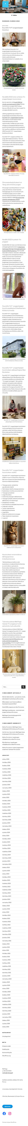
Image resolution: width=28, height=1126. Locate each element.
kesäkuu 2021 (6, 956)
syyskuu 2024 (6, 832)
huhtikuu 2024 (6, 848)
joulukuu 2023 (6, 861)
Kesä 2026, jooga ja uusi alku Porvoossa (13, 707)
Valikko (15, 15)
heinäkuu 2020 (6, 991)
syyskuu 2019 (6, 1023)
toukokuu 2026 (6, 768)
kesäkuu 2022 (6, 918)
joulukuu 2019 (6, 1014)
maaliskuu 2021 (6, 966)
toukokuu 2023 (6, 883)
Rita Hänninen (6, 742)
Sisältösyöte (5, 1049)
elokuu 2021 (5, 950)
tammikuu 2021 (6, 972)
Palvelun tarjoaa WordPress (9, 1122)
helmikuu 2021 (6, 969)
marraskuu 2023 (6, 864)
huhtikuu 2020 (6, 1001)
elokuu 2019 (5, 1026)
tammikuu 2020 (6, 1010)
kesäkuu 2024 (6, 842)
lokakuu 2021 (6, 944)
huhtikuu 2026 (6, 772)
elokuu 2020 (5, 988)
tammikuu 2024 (6, 858)
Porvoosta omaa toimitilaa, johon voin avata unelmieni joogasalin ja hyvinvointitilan (12, 641)
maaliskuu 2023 (6, 889)
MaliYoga (8, 9)
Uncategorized (6, 1036)
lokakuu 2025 (6, 791)
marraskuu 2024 (6, 826)
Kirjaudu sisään (6, 1046)
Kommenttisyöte (7, 1052)
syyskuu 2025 (6, 794)
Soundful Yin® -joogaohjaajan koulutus (12, 117)
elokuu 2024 (5, 835)
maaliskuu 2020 (6, 1004)
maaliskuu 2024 (6, 851)
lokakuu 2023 (6, 867)
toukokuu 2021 (6, 960)
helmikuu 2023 (6, 893)
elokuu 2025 (5, 797)
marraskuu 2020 (6, 979)
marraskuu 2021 (6, 940)
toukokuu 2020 (6, 998)
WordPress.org (6, 1055)
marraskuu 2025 (6, 788)
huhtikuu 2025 (6, 810)
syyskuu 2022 (6, 909)
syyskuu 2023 (6, 870)
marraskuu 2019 (6, 1017)
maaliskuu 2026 (6, 775)
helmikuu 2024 (6, 854)
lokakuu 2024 (6, 829)
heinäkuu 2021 (6, 953)
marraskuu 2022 (6, 902)
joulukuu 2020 (6, 976)
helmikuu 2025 (6, 816)
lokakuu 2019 (6, 1020)
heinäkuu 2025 (6, 800)
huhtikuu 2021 (6, 963)
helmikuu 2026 (6, 778)
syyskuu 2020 (6, 985)
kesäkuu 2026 (6, 765)
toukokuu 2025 (6, 807)
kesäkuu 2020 (6, 995)
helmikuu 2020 (6, 1007)
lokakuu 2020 (6, 982)
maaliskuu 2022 (6, 928)
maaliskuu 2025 (6, 813)
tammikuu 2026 (6, 781)
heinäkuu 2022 (6, 915)
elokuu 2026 (5, 759)
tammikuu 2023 (6, 896)
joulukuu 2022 (6, 899)
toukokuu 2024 (6, 845)
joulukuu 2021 (6, 937)
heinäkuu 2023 (6, 877)
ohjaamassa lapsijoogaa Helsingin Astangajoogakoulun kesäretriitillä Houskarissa (14, 249)
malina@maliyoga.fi (7, 1073)
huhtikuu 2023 (6, 886)
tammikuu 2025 (6, 819)
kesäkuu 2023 (6, 880)
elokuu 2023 (5, 874)
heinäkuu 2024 (6, 839)
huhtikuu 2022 (6, 925)
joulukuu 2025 (6, 784)
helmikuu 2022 (6, 931)
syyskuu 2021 (6, 947)
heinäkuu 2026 (6, 762)
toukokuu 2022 (6, 921)
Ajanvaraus (7, 1106)
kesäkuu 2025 (6, 803)
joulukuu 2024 (6, 823)
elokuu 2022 (5, 912)
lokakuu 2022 (6, 905)
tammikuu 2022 (6, 934)
